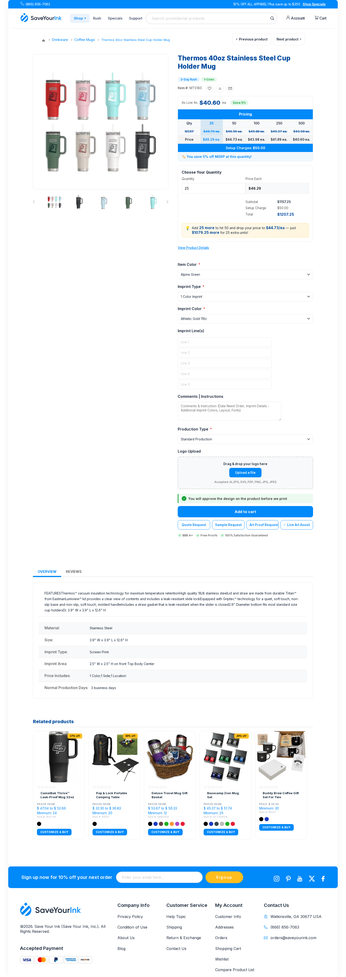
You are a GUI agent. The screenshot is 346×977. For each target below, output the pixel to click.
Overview (47, 572)
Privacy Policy (130, 916)
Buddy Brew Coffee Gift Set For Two (281, 795)
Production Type (193, 429)
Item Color (188, 264)
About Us (126, 937)
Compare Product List (234, 969)
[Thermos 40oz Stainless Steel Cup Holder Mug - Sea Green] (153, 201)
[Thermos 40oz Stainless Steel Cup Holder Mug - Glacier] (104, 201)
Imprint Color (190, 308)
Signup (224, 877)
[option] (54, 201)
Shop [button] (80, 18)
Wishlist (222, 959)
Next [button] (166, 201)
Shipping (174, 927)
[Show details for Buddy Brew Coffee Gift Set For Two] (281, 756)
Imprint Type (190, 286)
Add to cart (245, 511)
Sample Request (228, 525)
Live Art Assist (298, 525)
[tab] (47, 571)
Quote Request (194, 525)
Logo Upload (189, 451)
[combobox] (211, 18)
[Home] (43, 40)
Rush (97, 18)
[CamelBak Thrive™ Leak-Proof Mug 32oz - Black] (58, 756)
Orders (221, 937)
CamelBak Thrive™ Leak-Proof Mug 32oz (57, 795)
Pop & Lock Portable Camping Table (111, 795)
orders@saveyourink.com (293, 937)
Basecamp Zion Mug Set (223, 795)
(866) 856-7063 (37, 4)
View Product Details (193, 248)
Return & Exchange (183, 937)
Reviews (74, 572)
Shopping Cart (228, 948)
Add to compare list (220, 88)
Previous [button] (34, 201)
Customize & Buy (54, 832)
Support (135, 18)
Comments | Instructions (200, 396)
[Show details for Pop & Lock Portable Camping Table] (114, 756)
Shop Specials (314, 4)
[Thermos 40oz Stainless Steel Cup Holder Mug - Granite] (79, 201)
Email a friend (230, 88)
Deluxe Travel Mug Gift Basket (170, 795)
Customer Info (228, 916)
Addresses (224, 927)
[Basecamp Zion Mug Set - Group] (225, 756)
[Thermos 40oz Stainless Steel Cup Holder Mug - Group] (54, 201)
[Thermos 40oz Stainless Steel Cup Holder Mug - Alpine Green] (128, 201)
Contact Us (176, 948)
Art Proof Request (263, 525)
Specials (115, 18)
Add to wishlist (209, 88)
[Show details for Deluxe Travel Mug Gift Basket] (170, 756)
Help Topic (176, 916)
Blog (121, 948)
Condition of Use (132, 927)
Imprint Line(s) (191, 330)
